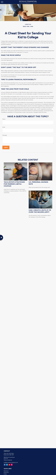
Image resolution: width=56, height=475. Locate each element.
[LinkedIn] (7, 465)
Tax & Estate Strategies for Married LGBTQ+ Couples (14, 184)
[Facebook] (5, 465)
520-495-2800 (10, 453)
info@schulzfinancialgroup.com (11, 462)
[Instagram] (12, 465)
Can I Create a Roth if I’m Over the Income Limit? (40, 211)
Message (4, 135)
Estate (5, 474)
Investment (6, 472)
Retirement (6, 471)
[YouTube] (9, 465)
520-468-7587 (10, 454)
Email (3, 127)
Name (3, 119)
